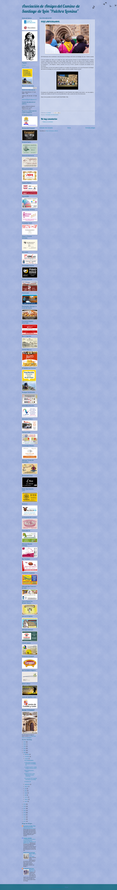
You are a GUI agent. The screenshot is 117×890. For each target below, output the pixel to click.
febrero (26, 799)
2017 (24, 808)
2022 (24, 748)
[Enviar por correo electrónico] (54, 112)
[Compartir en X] (57, 112)
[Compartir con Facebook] (58, 112)
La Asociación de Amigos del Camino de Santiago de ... (30, 764)
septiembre (27, 784)
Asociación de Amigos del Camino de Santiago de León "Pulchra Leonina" (51, 9)
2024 (24, 744)
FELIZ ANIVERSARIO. (29, 760)
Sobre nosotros (25, 67)
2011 (24, 821)
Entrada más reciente (46, 128)
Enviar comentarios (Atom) (52, 130)
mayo (26, 793)
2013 (24, 817)
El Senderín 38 (27, 781)
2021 (24, 750)
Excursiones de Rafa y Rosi (29, 826)
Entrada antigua (90, 128)
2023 (24, 746)
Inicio (69, 128)
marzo (26, 797)
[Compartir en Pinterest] (59, 112)
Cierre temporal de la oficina (29, 771)
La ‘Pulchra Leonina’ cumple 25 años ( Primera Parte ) (30, 767)
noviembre (27, 756)
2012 (24, 819)
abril (26, 795)
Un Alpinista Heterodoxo (28, 868)
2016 (24, 810)
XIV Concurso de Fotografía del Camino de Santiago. (30, 779)
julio (26, 788)
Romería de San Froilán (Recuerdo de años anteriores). (29, 775)
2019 (24, 804)
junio (26, 790)
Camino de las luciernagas (29, 852)
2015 (24, 812)
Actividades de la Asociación (52, 114)
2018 (24, 806)
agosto (26, 786)
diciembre (27, 754)
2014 (24, 815)
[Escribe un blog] (55, 112)
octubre (26, 758)
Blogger (66, 887)
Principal (24, 65)
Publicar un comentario (48, 121)
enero (26, 801)
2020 (24, 752)
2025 (24, 742)
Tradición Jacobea (27, 838)
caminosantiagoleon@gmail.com (29, 99)
